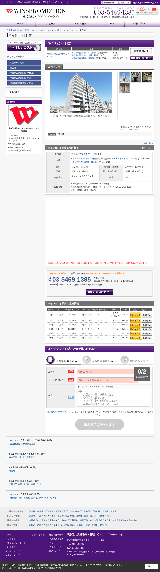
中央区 (40, 511)
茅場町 (55, 525)
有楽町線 (121, 520)
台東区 (105, 511)
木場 (39, 525)
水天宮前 (64, 525)
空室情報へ (140, 51)
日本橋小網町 (82, 516)
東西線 (32, 520)
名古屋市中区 (28, 457)
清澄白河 (80, 525)
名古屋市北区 (15, 457)
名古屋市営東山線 (79, 53)
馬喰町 (95, 525)
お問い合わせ (38, 535)
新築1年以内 (54, 551)
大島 (39, 516)
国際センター (37, 484)
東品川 (93, 516)
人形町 (46, 525)
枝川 (72, 516)
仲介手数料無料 (56, 535)
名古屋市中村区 (59, 54)
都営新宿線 (73, 520)
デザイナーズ (55, 547)
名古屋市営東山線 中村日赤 (22, 73)
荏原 (58, 516)
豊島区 (113, 511)
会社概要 (11, 539)
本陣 (90, 55)
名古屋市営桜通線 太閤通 (21, 83)
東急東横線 (132, 520)
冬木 (52, 516)
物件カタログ (13, 555)
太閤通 (91, 58)
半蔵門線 (84, 520)
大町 (45, 516)
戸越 (88, 525)
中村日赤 (92, 53)
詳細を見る (135, 315)
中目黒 (65, 516)
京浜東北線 (109, 520)
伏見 (46, 498)
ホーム (10, 535)
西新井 (32, 516)
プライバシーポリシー (70, 412)
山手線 (53, 520)
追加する (147, 315)
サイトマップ (13, 551)
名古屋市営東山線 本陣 (20, 78)
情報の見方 (148, 143)
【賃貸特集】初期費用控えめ (22, 444)
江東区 (32, 511)
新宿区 (87, 511)
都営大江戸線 (96, 520)
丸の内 (53, 498)
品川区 (48, 511)
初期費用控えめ (56, 539)
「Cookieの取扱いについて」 (32, 568)
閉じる (151, 566)
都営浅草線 (42, 520)
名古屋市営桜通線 (79, 58)
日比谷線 (62, 520)
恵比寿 (32, 525)
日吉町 (95, 154)
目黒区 (57, 511)
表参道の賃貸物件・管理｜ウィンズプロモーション (96, 534)
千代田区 (96, 511)
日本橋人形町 (104, 516)
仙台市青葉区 (76, 511)
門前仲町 (104, 525)
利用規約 (52, 412)
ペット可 (53, 543)
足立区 (65, 511)
